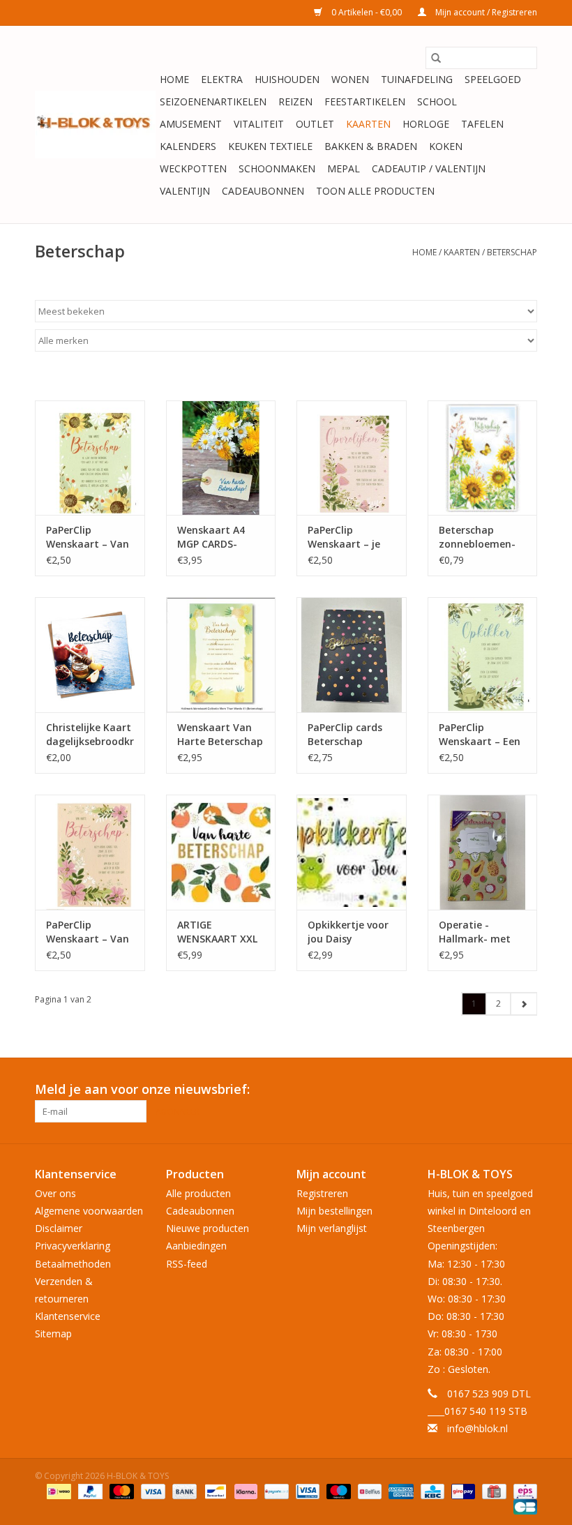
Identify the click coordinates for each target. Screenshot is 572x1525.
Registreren (322, 1193)
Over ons (55, 1193)
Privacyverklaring (72, 1245)
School (437, 101)
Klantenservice (67, 1316)
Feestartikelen (364, 101)
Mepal (343, 168)
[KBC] (431, 1490)
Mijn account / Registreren (485, 12)
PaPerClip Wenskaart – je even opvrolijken (347, 537)
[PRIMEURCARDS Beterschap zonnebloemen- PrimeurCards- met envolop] (483, 458)
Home (174, 79)
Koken (445, 146)
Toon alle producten (375, 190)
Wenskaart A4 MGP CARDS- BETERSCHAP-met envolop (220, 537)
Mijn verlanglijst (331, 1228)
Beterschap (512, 252)
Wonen (350, 79)
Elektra (222, 79)
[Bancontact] (214, 1490)
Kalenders (188, 146)
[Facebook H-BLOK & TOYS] (501, 1090)
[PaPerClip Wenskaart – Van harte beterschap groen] (90, 458)
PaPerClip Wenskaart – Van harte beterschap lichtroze (88, 932)
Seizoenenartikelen (213, 101)
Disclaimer (58, 1228)
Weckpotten (193, 168)
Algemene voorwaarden (89, 1210)
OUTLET (315, 123)
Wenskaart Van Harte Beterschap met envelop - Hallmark (220, 735)
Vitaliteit (259, 123)
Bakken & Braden (370, 146)
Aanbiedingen (196, 1245)
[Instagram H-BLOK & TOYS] (526, 1090)
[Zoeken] (436, 58)
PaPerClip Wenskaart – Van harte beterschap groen (88, 537)
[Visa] (151, 1490)
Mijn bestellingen (334, 1210)
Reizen (295, 101)
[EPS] (523, 1490)
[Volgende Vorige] (523, 1004)
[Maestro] (337, 1490)
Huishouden (287, 79)
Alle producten (198, 1193)
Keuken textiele (270, 146)
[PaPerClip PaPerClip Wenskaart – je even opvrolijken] (351, 458)
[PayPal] (89, 1490)
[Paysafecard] (274, 1490)
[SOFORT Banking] (244, 1490)
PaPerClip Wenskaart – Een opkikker (479, 735)
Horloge (425, 123)
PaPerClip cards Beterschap (345, 734)
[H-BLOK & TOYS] (95, 124)
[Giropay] (461, 1490)
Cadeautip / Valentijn (429, 168)
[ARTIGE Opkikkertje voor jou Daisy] (351, 852)
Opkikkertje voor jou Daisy (348, 931)
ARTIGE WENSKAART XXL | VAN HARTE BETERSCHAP (217, 932)
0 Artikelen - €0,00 (366, 12)
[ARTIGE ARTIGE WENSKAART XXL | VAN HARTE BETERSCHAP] (221, 852)
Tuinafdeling (417, 79)
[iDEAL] (57, 1490)
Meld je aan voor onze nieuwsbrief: (142, 1089)
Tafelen (482, 123)
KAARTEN (368, 123)
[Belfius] (368, 1490)
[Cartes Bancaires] (523, 1506)
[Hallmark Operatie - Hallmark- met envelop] (483, 852)
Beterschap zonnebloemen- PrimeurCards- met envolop (477, 537)
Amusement (191, 123)
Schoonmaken (277, 168)
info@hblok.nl (477, 1428)
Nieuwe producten (207, 1228)
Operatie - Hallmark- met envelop (475, 932)
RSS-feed (186, 1263)
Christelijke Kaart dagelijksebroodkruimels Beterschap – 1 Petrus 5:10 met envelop (90, 735)
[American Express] (399, 1490)
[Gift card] (492, 1490)
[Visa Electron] (306, 1490)
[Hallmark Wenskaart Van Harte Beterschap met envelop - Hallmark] (221, 654)
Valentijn (185, 190)
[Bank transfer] (183, 1490)
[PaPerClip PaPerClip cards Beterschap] (351, 654)
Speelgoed (493, 79)
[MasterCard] (120, 1490)
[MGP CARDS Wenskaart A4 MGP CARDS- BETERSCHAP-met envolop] (221, 458)
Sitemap (53, 1333)
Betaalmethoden (73, 1263)
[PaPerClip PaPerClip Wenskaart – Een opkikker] (483, 654)
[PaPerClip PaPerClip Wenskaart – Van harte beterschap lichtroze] (90, 852)
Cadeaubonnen (263, 190)
